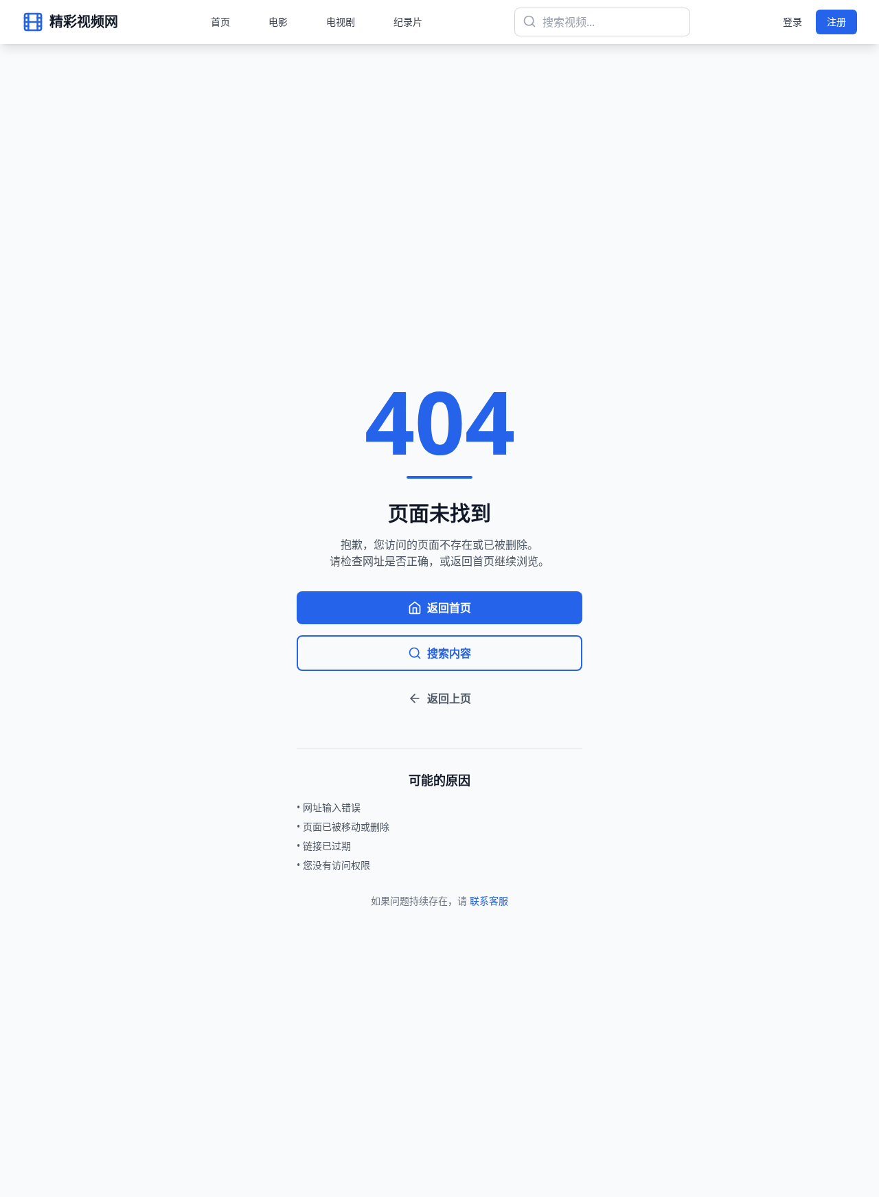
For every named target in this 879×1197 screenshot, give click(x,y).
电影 (278, 21)
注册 (836, 21)
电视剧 (340, 21)
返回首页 (449, 607)
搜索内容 (449, 653)
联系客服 (489, 900)
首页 (220, 21)
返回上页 (449, 698)
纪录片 (407, 21)
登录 (792, 21)
